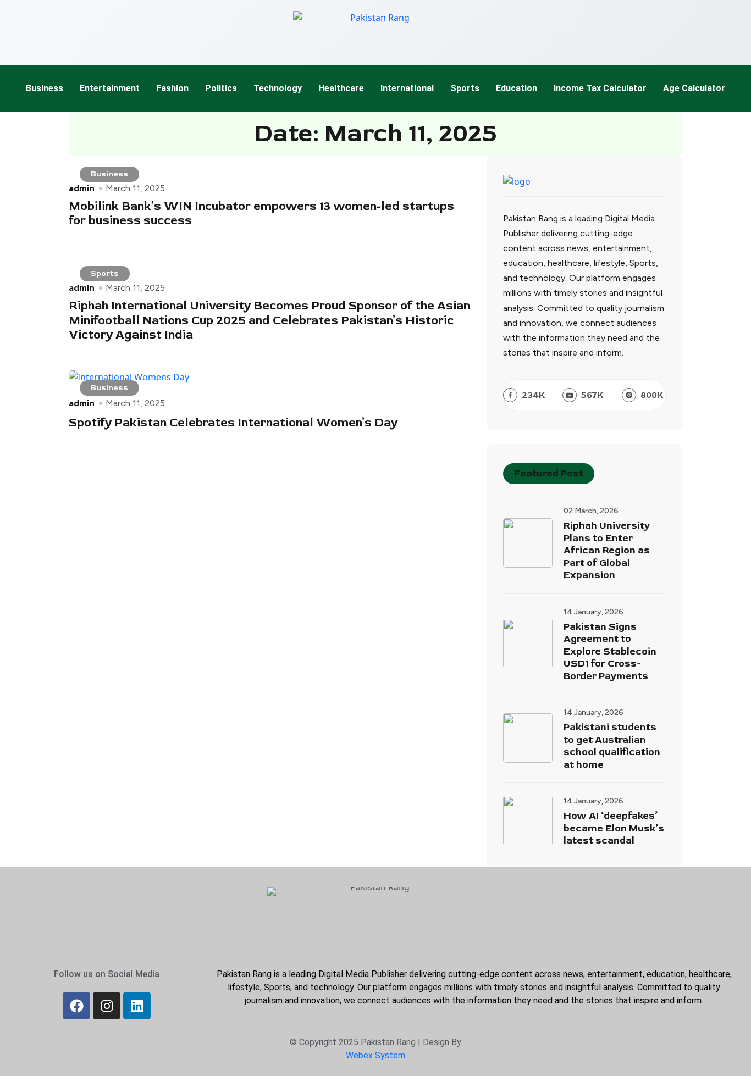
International (407, 88)
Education (516, 88)
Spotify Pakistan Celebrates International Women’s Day (233, 422)
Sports (464, 88)
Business (44, 88)
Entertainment (110, 88)
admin (82, 188)
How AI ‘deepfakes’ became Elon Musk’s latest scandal (614, 828)
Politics (221, 88)
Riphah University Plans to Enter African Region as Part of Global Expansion (607, 550)
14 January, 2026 (593, 612)
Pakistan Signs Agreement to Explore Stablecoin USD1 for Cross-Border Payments (610, 652)
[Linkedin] (137, 1005)
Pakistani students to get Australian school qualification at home (612, 746)
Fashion (172, 88)
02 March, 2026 (591, 510)
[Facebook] (76, 1005)
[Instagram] (106, 1005)
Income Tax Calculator (600, 88)
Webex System (375, 1055)
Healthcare (341, 88)
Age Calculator (694, 88)
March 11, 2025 (135, 188)
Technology (277, 88)
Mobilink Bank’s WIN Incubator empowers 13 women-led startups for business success (261, 213)
